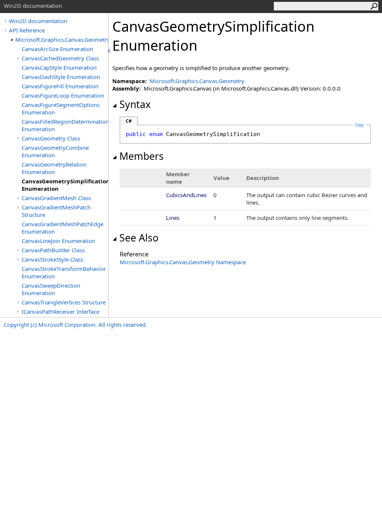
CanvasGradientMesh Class (56, 198)
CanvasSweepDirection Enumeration (51, 289)
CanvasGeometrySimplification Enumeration (65, 184)
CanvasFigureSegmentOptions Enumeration (61, 108)
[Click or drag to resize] (110, 51)
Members (141, 156)
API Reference (27, 30)
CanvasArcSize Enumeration (57, 49)
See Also (139, 237)
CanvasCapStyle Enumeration (59, 67)
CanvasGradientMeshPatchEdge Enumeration (62, 227)
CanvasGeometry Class (51, 138)
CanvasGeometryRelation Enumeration (54, 168)
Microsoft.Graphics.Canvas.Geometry (61, 39)
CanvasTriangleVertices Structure (64, 302)
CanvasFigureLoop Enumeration (63, 95)
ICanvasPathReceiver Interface (60, 311)
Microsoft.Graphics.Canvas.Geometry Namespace (183, 262)
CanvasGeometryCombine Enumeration (55, 151)
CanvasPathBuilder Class (53, 250)
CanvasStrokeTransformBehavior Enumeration (64, 272)
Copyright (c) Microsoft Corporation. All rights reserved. (75, 324)
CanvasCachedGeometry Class (60, 58)
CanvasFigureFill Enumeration (60, 86)
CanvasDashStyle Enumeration (61, 76)
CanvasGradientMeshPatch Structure (56, 210)
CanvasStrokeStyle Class (52, 259)
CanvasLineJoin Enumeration (58, 240)
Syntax (135, 104)
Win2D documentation (38, 21)
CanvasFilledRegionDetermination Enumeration (65, 125)
